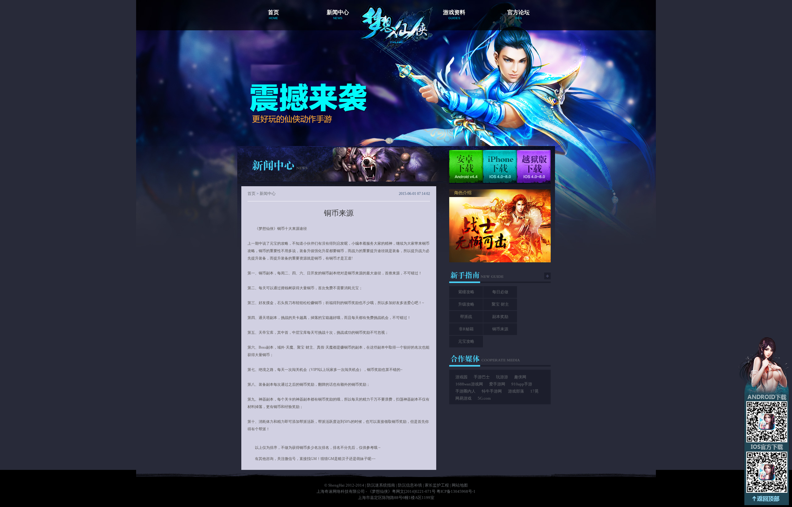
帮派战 (466, 316)
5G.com (484, 398)
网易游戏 (463, 398)
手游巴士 (482, 377)
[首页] (396, 19)
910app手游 (521, 384)
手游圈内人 (465, 391)
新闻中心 (338, 14)
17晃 (534, 391)
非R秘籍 (466, 329)
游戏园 (461, 377)
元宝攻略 (466, 341)
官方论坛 (518, 14)
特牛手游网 (492, 391)
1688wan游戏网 (469, 384)
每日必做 (500, 292)
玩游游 (502, 377)
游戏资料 (454, 14)
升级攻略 (466, 304)
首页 (273, 14)
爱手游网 (497, 384)
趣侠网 (520, 377)
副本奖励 (500, 316)
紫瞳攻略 (466, 292)
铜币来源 (500, 329)
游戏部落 (516, 391)
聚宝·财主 (500, 304)
